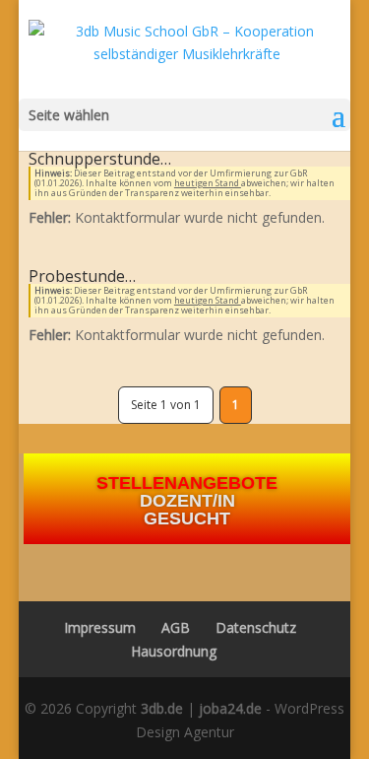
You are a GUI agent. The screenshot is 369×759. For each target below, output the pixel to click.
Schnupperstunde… (100, 159)
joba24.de (230, 708)
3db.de (162, 708)
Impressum (94, 627)
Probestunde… (82, 276)
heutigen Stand (207, 182)
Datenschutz (255, 627)
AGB (175, 627)
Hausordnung (173, 651)
